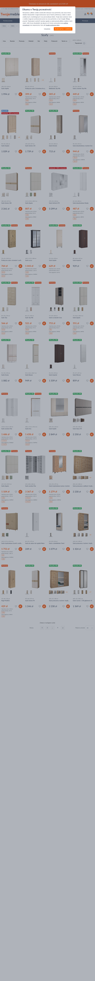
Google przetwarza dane (52, 25)
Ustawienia (47, 29)
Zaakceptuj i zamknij (63, 29)
